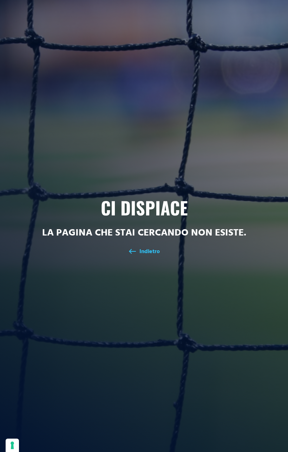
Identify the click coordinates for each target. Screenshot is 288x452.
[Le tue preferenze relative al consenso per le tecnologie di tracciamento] (12, 445)
